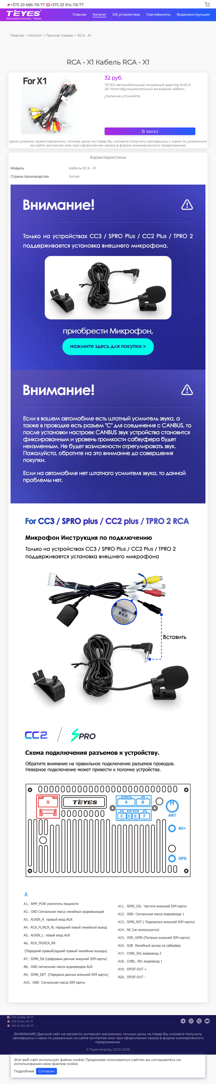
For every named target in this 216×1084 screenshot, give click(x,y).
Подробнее (24, 1071)
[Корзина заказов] (207, 5)
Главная (79, 14)
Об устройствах (126, 14)
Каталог (99, 14)
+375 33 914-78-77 (67, 5)
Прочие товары (59, 35)
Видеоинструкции (193, 14)
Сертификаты (158, 14)
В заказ (150, 131)
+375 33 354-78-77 (22, 1025)
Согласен (46, 1071)
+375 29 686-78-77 (28, 5)
